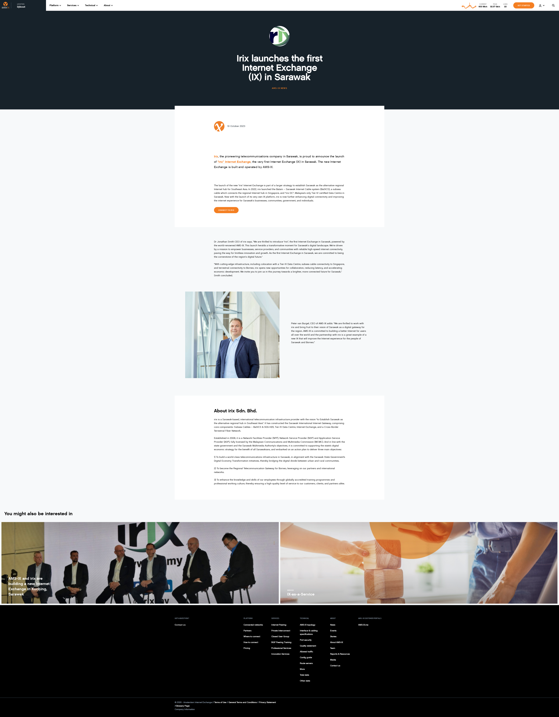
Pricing (247, 648)
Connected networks (253, 624)
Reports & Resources (340, 654)
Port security (306, 640)
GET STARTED (524, 5)
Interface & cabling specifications (309, 632)
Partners (247, 630)
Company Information (185, 709)
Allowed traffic (306, 651)
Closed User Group (280, 636)
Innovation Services (280, 654)
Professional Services (281, 648)
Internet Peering (278, 624)
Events (333, 630)
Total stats (304, 675)
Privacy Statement (267, 702)
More (302, 669)
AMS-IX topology (307, 624)
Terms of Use (220, 702)
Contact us (180, 625)
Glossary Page (183, 705)
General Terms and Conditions (243, 702)
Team (332, 648)
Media (333, 659)
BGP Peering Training (281, 642)
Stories (333, 636)
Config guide (306, 657)
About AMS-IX (336, 642)
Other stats (305, 680)
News (332, 624)
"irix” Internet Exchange (234, 162)
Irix (216, 156)
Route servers (306, 663)
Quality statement (308, 645)
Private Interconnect (280, 630)
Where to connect (252, 636)
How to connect (251, 642)
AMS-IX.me (363, 624)
